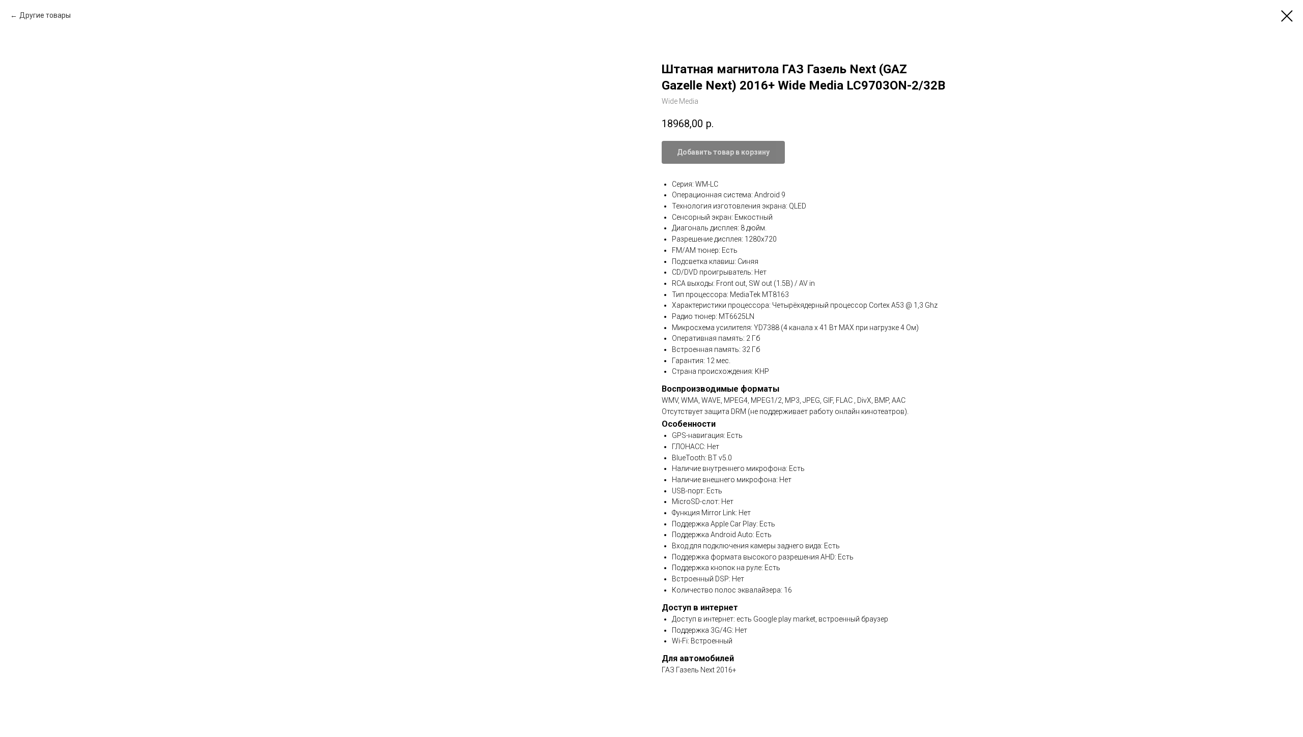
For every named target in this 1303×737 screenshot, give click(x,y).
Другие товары (45, 15)
